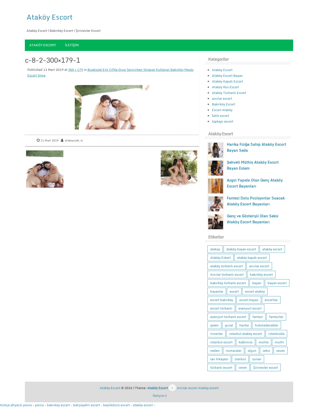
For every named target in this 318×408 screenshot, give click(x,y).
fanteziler (276, 316)
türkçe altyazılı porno (16, 405)
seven (280, 350)
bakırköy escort (261, 274)
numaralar (233, 350)
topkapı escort (222, 121)
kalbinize (245, 342)
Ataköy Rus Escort (225, 87)
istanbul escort (221, 342)
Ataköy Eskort (220, 257)
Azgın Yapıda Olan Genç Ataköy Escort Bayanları (255, 183)
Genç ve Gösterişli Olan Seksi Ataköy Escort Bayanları (252, 219)
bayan (256, 283)
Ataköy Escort (50, 17)
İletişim (72, 45)
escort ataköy (255, 291)
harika (244, 325)
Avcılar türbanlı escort (227, 274)
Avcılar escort (187, 388)
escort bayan (248, 300)
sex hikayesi (219, 359)
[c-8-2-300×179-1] (112, 107)
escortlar (271, 300)
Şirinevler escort (265, 367)
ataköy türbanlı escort (226, 266)
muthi (279, 342)
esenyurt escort (250, 308)
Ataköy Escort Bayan (227, 75)
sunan (256, 359)
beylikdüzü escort (116, 405)
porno (39, 405)
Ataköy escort (208, 388)
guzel (229, 325)
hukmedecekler (266, 325)
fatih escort (220, 115)
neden (215, 350)
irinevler (216, 333)
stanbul (240, 359)
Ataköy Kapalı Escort (227, 81)
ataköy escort (272, 249)
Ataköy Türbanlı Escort (229, 92)
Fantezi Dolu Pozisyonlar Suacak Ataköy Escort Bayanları (256, 201)
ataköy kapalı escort (252, 257)
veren (242, 367)
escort (234, 291)
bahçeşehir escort (86, 405)
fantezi (257, 316)
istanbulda (276, 333)
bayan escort (277, 283)
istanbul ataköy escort (245, 333)
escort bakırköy (221, 300)
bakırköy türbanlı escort (228, 283)
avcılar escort (222, 98)
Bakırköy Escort (223, 104)
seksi (266, 350)
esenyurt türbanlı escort (228, 316)
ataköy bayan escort (241, 249)
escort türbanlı (221, 308)
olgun (252, 350)
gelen (214, 325)
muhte (264, 342)
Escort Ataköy (222, 110)
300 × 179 (75, 69)
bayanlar (216, 291)
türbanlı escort (221, 367)
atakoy (215, 249)
